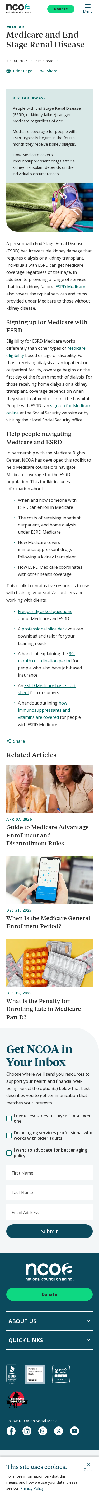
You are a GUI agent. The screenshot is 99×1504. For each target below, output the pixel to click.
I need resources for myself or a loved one (53, 1118)
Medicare (16, 26)
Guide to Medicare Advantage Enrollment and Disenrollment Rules (47, 835)
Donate (61, 8)
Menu (88, 11)
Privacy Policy (32, 1488)
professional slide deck (44, 629)
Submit (49, 1231)
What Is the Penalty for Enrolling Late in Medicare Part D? (43, 1009)
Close (88, 1469)
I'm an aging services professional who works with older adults (53, 1135)
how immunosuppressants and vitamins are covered (44, 710)
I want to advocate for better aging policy (50, 1152)
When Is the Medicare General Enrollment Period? (48, 922)
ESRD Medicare (70, 287)
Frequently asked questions (45, 611)
